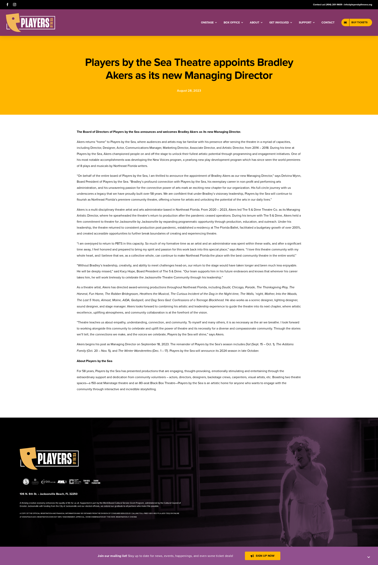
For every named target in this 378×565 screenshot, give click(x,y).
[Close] (368, 557)
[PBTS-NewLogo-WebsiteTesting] (30, 15)
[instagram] (14, 4)
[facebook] (7, 4)
